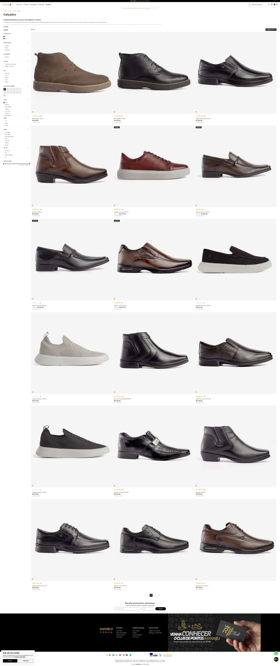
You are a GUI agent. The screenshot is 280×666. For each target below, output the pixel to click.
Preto (6, 79)
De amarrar (7, 115)
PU (5, 121)
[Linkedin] (111, 632)
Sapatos (7, 45)
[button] (17, 33)
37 (10, 89)
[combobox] (258, 4)
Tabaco (7, 81)
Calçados (15, 10)
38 (14, 89)
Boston (6, 145)
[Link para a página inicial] (5, 11)
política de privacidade (20, 656)
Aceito (10, 660)
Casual (6, 109)
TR (5, 157)
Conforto (7, 113)
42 (4, 92)
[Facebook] (101, 632)
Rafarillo (9, 10)
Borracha (7, 150)
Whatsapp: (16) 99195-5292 (155, 632)
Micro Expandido (9, 155)
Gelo (6, 75)
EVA (6, 152)
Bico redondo (8, 106)
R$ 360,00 (27, 165)
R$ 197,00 (21, 165)
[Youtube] (106, 632)
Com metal (7, 111)
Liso (6, 38)
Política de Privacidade (121, 632)
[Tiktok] (109, 632)
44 (10, 92)
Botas (6, 47)
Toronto (7, 142)
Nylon (6, 123)
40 (5, 36)
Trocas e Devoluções (137, 634)
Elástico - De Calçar (9, 66)
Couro (6, 125)
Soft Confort (8, 134)
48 (4, 95)
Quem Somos (119, 630)
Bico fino (7, 104)
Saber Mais (26, 660)
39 (17, 89)
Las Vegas (7, 132)
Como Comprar (136, 630)
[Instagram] (103, 632)
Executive (7, 140)
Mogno (6, 77)
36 (7, 89)
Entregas (135, 632)
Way (6, 138)
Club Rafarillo (136, 637)
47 (20, 92)
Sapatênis (7, 49)
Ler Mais (6, 26)
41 (20, 89)
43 (7, 92)
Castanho (7, 73)
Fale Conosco (119, 637)
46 (17, 92)
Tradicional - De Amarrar (10, 64)
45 (14, 92)
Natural (7, 57)
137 (19, 10)
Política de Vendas (120, 634)
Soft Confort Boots (9, 136)
